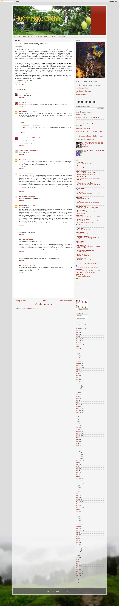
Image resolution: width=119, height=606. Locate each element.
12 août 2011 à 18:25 (32, 93)
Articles (80, 315)
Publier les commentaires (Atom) (30, 308)
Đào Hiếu (79, 197)
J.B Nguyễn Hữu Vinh (83, 245)
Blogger (69, 591)
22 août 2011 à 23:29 (31, 205)
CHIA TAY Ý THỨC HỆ (41, 37)
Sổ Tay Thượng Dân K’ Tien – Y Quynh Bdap (88, 207)
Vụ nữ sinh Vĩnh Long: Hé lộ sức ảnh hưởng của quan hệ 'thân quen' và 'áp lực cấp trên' (88, 173)
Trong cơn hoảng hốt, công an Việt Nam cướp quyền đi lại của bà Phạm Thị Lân (88, 238)
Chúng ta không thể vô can (83, 226)
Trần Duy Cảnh (23, 150)
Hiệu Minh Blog (81, 210)
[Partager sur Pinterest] (21, 46)
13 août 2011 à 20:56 (34, 137)
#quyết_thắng (80, 242)
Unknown (21, 111)
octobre (78, 342)
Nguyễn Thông (23, 93)
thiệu (20, 159)
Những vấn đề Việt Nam (83, 219)
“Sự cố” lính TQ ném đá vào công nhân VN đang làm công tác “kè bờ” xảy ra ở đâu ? (88, 221)
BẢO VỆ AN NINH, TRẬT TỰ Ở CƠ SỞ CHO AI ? (89, 217)
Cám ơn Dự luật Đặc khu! (83, 255)
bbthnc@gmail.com (81, 94)
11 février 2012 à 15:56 (34, 125)
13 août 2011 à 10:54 (25, 102)
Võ (19, 102)
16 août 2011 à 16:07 (27, 159)
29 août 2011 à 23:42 (29, 239)
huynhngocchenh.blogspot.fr (82, 87)
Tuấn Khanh (80, 188)
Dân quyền (80, 215)
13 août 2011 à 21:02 (32, 150)
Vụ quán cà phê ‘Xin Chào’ (83, 276)
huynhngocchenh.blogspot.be (82, 90)
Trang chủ (17, 37)
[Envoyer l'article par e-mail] (25, 82)
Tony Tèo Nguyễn (23, 137)
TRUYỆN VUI (21, 84)
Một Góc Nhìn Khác (82, 176)
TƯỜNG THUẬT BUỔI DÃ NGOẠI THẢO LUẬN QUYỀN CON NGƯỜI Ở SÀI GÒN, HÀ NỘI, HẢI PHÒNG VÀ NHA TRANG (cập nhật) (92, 144)
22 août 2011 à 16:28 (29, 173)
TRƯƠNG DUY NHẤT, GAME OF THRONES (87, 117)
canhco (79, 224)
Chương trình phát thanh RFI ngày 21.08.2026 (88, 169)
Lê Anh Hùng (81, 254)
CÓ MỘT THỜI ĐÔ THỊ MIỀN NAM (85, 139)
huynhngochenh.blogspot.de (82, 88)
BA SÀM (79, 269)
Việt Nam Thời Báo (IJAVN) (84, 262)
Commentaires (81, 318)
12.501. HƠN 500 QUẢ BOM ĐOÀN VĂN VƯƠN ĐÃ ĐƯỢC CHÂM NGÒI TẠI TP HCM (88, 271)
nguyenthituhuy (81, 265)
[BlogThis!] (17, 46)
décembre (78, 338)
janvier (77, 336)
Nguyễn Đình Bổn (82, 258)
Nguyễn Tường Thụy (83, 236)
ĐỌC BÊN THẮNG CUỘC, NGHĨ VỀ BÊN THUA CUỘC (90, 136)
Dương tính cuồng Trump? (83, 229)
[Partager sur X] (18, 46)
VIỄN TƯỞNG (62, 37)
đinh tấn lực (80, 241)
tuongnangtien (81, 206)
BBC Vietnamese (82, 171)
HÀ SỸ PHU (53, 37)
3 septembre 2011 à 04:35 (31, 256)
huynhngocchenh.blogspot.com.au (83, 91)
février (77, 334)
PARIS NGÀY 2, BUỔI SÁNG (83, 128)
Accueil (43, 301)
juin (76, 350)
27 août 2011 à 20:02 (29, 230)
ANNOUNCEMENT (81, 251)
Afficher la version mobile (43, 304)
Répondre (21, 97)
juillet (77, 348)
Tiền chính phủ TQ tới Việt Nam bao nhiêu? (87, 263)
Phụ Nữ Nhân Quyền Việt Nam (85, 250)
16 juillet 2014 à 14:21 (30, 265)
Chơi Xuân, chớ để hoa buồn (84, 259)
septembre (78, 344)
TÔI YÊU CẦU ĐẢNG (81, 114)
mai (77, 352)
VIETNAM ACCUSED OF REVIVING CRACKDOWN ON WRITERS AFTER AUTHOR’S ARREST (89, 185)
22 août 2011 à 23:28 (31, 196)
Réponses (22, 122)
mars (77, 332)
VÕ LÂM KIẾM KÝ (27, 37)
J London (80, 228)
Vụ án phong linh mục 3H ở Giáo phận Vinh (87, 189)
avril (77, 330)
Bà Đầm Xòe (80, 232)
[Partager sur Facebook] (20, 46)
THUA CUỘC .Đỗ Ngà (82, 233)
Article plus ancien (65, 301)
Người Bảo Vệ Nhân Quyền (84, 182)
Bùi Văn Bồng (81, 275)
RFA (78, 278)
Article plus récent (21, 301)
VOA (78, 201)
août (77, 346)
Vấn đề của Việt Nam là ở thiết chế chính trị (87, 267)
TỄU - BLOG (80, 192)
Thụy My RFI (80, 167)
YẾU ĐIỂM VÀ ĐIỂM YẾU (83, 198)
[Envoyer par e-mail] (15, 46)
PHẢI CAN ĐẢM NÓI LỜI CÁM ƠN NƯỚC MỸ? (88, 121)
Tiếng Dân (80, 162)
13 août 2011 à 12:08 (31, 111)
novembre (78, 340)
